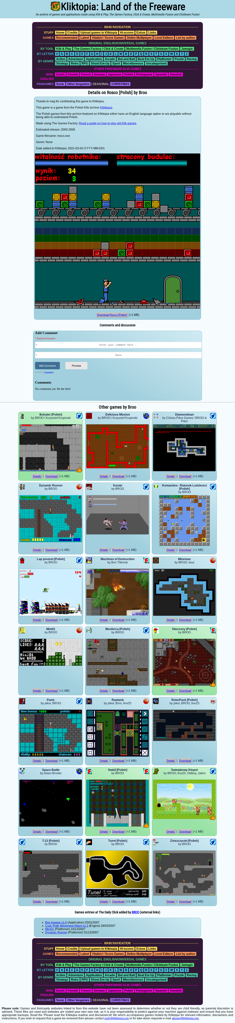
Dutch (60, 74)
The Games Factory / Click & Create (98, 48)
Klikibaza (106, 107)
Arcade (110, 59)
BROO (135, 912)
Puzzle (179, 59)
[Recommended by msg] (79, 471)
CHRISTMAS (120, 84)
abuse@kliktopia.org (185, 1018)
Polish (128, 74)
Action (60, 59)
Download (51, 476)
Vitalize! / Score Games (108, 37)
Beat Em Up (146, 59)
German (99, 74)
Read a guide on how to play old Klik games (107, 123)
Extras (140, 32)
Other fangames (78, 84)
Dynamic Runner (56, 932)
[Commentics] (118, 365)
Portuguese (144, 74)
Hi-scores (126, 32)
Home (60, 32)
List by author (185, 37)
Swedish (176, 74)
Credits (72, 32)
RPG (85, 63)
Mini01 (49, 929)
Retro (75, 63)
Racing (192, 59)
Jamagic (187, 48)
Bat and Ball (126, 59)
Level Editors (164, 37)
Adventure (75, 59)
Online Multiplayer (139, 37)
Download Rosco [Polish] (112, 314)
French (86, 74)
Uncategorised (156, 63)
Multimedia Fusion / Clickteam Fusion (152, 48)
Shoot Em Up (100, 63)
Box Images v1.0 (56, 922)
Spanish (161, 74)
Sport (116, 63)
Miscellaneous (133, 63)
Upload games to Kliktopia (98, 32)
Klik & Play (63, 48)
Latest (84, 37)
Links (152, 32)
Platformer (164, 59)
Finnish (73, 74)
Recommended (66, 37)
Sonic (60, 84)
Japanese (114, 74)
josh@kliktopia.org (116, 1018)
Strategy (62, 63)
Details (37, 476)
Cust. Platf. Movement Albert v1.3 (66, 925)
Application (94, 59)
